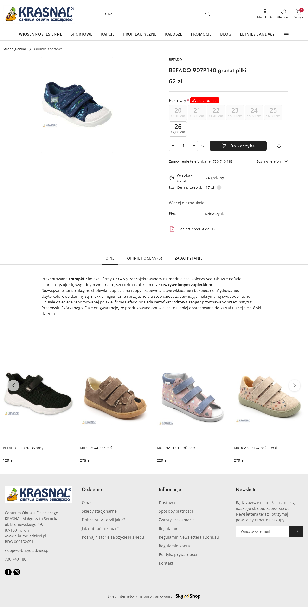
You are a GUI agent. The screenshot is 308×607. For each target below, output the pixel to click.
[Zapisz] (296, 531)
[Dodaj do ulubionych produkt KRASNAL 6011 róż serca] (222, 352)
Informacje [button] (170, 489)
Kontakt (166, 563)
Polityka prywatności (178, 554)
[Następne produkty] (294, 385)
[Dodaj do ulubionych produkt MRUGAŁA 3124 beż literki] (299, 352)
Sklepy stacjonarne (99, 511)
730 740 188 (15, 559)
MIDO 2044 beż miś (96, 448)
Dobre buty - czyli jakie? (103, 520)
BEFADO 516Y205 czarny (23, 448)
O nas (87, 502)
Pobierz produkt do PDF (197, 229)
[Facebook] (8, 572)
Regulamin (168, 528)
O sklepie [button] (92, 489)
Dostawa (167, 502)
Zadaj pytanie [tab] (189, 258)
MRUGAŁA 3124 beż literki (255, 448)
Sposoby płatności (176, 511)
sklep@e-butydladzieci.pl (27, 550)
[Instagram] (16, 572)
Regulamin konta (174, 546)
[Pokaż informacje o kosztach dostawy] (219, 187)
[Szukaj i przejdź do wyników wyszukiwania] (207, 14)
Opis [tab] (110, 258)
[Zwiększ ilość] (194, 146)
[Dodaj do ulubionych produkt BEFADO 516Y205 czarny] (68, 352)
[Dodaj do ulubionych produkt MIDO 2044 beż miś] (145, 352)
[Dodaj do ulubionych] (279, 146)
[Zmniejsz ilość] (172, 146)
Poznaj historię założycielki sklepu (113, 537)
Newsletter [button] (247, 489)
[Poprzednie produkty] (13, 385)
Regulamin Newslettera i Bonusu (189, 537)
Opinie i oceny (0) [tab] (144, 258)
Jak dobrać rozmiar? (100, 528)
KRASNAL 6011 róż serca (177, 448)
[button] (286, 34)
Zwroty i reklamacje (177, 520)
